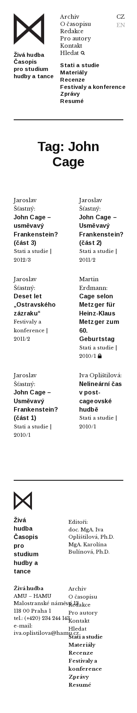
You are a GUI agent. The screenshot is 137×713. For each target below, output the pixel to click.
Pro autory (75, 38)
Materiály (73, 72)
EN (120, 25)
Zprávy (70, 93)
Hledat (69, 53)
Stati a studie (79, 65)
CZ (120, 16)
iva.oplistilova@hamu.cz (46, 633)
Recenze (72, 79)
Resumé (72, 101)
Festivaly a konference (92, 87)
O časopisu (75, 24)
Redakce (71, 31)
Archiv (70, 16)
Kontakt (71, 45)
